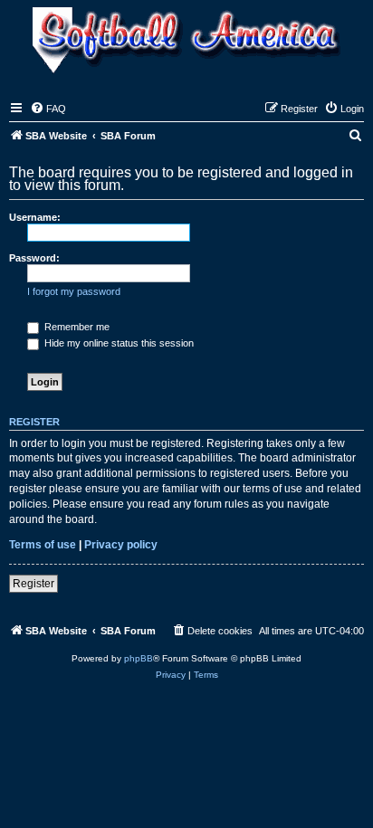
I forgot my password (73, 291)
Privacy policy (121, 544)
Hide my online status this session (118, 343)
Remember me (76, 326)
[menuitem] (48, 108)
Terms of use (42, 544)
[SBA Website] (186, 42)
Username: (35, 217)
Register (33, 583)
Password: (34, 257)
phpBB (138, 658)
